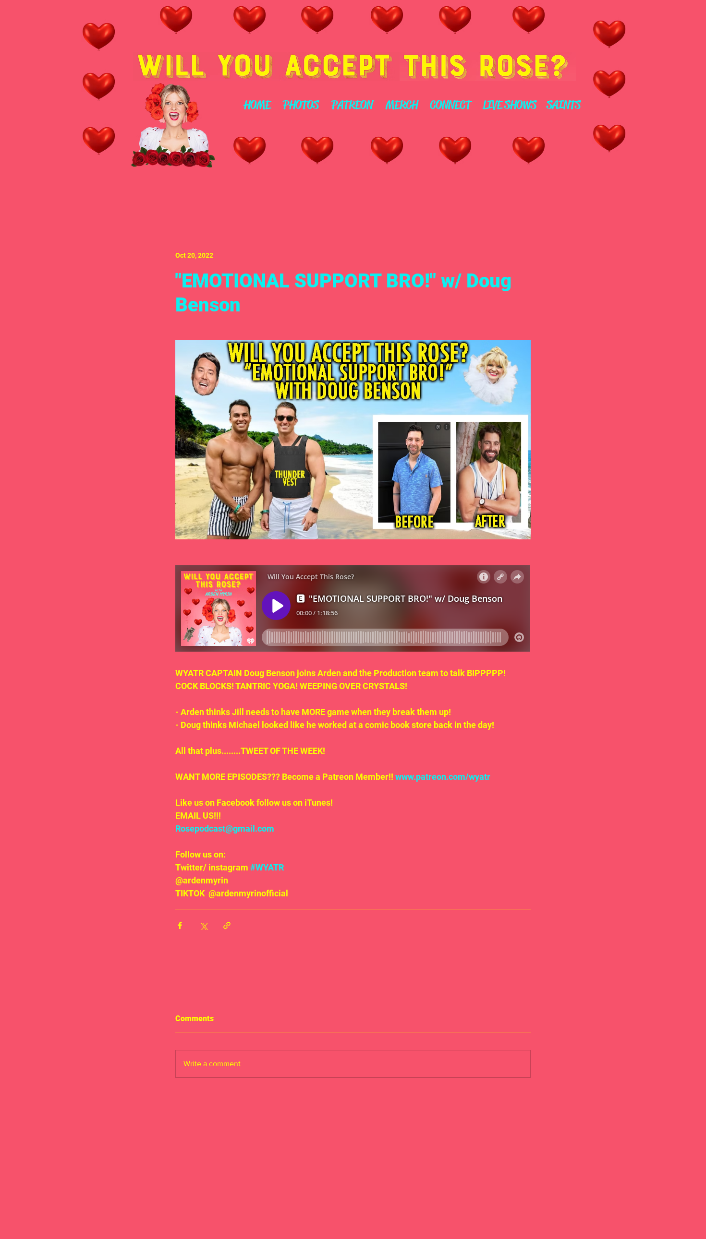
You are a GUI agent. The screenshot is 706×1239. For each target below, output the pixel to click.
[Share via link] (226, 925)
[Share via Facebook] (179, 925)
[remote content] (353, 609)
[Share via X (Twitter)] (203, 925)
